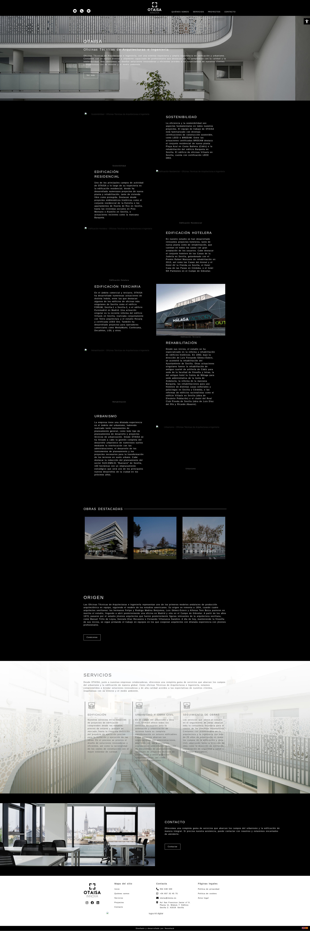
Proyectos (214, 12)
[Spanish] (306, 928)
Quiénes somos (180, 12)
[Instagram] (86, 902)
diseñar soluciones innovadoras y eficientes (146, 62)
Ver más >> (106, 555)
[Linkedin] (97, 902)
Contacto (230, 12)
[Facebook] (92, 902)
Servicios (198, 12)
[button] (307, 21)
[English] (303, 928)
